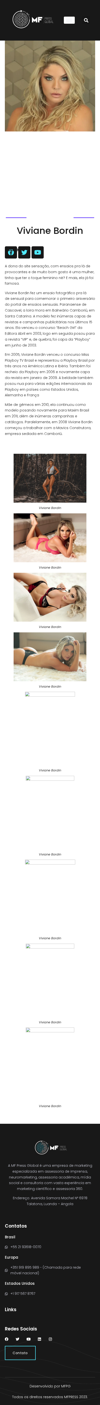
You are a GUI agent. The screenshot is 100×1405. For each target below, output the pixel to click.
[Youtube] (28, 1339)
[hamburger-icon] (69, 20)
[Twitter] (17, 1339)
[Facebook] (6, 1339)
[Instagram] (50, 1339)
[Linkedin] (39, 1339)
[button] (86, 20)
